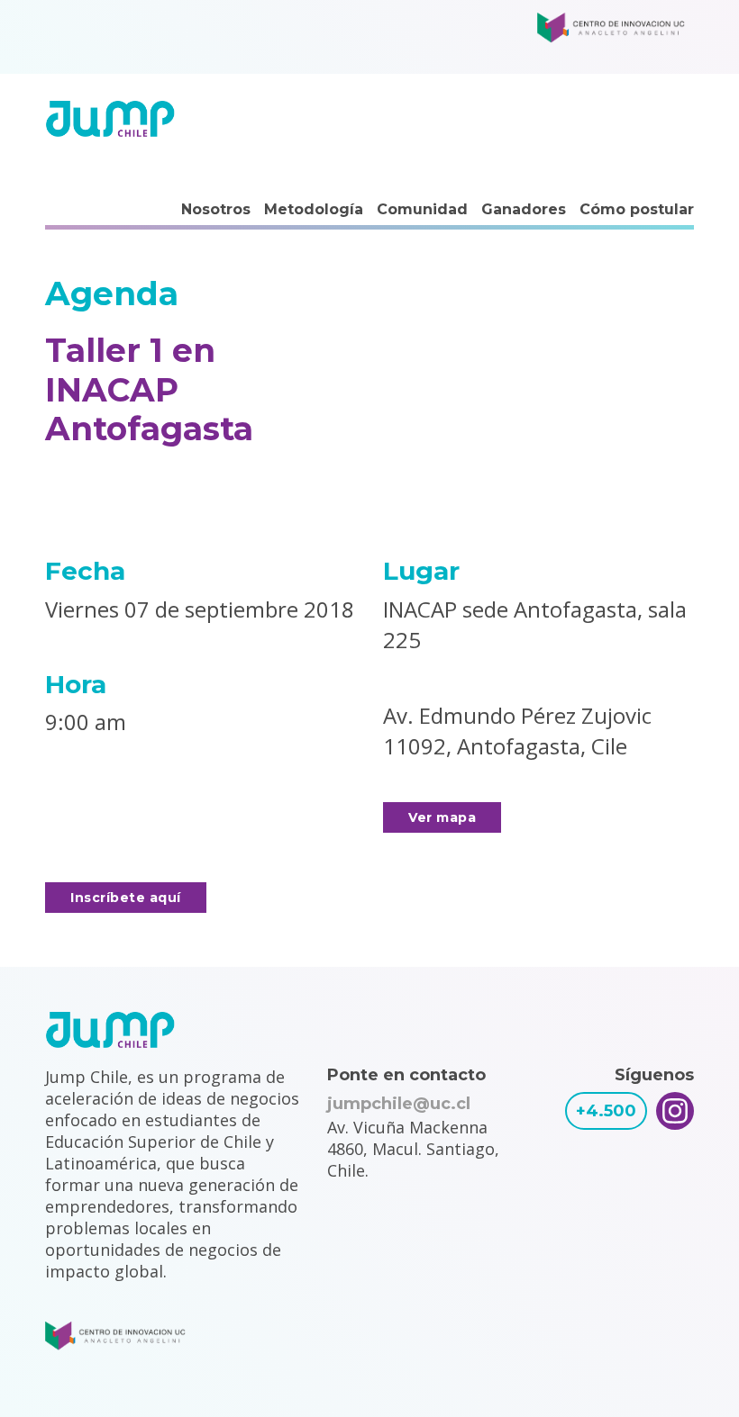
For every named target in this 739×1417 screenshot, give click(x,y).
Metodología (313, 209)
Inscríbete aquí (125, 897)
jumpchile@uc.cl (398, 1104)
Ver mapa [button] (442, 817)
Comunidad (422, 209)
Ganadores (523, 209)
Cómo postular (636, 209)
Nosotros (216, 209)
